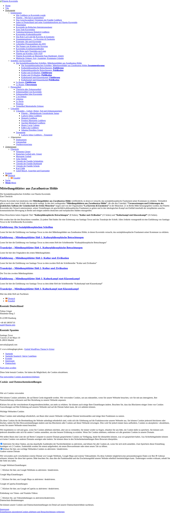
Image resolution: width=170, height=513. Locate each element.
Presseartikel (16, 87)
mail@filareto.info (7, 325)
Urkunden (15, 108)
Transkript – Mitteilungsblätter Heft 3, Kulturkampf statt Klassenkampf (39, 288)
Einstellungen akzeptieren (11, 512)
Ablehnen (35, 377)
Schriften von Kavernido (21, 61)
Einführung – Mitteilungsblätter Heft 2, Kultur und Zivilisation (34, 258)
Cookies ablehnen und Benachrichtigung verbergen (43, 512)
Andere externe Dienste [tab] (10, 451)
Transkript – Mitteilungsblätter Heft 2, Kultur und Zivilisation (34, 268)
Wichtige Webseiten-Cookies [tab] (12, 411)
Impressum (4, 509)
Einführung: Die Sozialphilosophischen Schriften (26, 227)
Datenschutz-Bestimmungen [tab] (12, 500)
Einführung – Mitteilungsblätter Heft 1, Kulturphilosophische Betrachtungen (42, 237)
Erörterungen (16, 13)
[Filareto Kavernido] (9, 1)
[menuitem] (87, 6)
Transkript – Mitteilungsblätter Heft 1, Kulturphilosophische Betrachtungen (41, 247)
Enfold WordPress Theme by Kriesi (39, 349)
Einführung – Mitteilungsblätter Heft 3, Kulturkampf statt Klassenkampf (40, 278)
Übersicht (15, 149)
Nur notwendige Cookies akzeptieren (15, 377)
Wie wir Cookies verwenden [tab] (12, 393)
